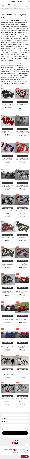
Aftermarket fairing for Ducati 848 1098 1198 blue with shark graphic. (7, 346)
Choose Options (7, 102)
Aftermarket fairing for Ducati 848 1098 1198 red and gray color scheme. (22, 346)
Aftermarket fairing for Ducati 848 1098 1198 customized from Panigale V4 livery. (22, 106)
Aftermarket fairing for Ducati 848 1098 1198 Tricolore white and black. (7, 212)
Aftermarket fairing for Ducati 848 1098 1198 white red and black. (22, 319)
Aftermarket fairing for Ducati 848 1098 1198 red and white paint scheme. (22, 400)
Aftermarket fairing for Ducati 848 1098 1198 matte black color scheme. (8, 264)
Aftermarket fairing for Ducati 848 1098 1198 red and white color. (22, 291)
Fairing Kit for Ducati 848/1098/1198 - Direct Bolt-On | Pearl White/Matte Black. (7, 373)
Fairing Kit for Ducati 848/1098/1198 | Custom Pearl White (22, 373)
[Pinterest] (13, 443)
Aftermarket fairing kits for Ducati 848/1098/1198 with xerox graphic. (22, 264)
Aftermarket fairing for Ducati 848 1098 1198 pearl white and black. (22, 133)
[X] (16, 443)
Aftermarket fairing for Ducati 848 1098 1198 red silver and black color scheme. (8, 400)
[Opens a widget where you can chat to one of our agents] (25, 456)
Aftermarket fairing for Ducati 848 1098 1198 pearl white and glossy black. (22, 212)
